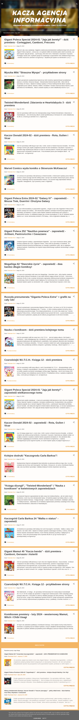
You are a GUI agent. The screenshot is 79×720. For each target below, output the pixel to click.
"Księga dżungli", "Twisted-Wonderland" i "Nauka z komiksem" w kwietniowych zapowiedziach (34, 487)
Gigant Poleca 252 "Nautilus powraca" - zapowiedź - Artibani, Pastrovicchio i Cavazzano (35, 232)
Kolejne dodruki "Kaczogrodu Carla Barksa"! (30, 455)
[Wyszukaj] (77, 4)
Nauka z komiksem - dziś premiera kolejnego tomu (34, 329)
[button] (74, 39)
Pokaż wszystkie (70, 32)
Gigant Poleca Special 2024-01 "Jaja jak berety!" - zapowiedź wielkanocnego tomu (33, 391)
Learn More (37, 718)
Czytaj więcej (70, 63)
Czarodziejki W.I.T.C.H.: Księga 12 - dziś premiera (33, 359)
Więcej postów (39, 645)
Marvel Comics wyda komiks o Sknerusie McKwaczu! (35, 168)
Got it (44, 718)
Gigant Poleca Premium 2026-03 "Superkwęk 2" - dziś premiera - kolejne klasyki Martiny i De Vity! (36, 672)
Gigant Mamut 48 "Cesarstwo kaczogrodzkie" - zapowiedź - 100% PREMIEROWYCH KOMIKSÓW (36, 654)
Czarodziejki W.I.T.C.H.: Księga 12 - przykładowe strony (36, 584)
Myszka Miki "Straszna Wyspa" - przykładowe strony (35, 72)
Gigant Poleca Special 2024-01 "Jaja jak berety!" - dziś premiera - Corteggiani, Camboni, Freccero (36, 41)
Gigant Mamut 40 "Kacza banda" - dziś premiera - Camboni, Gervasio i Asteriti (33, 553)
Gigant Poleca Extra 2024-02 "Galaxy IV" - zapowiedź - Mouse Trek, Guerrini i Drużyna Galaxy (36, 200)
